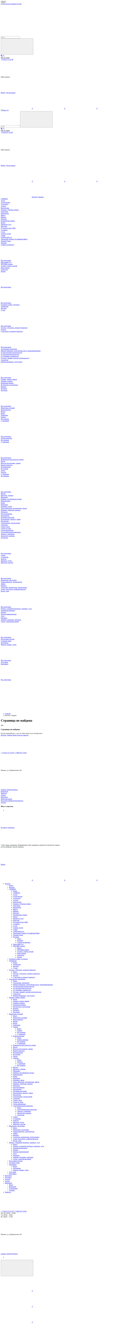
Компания (4, 681)
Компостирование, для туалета (11, 362)
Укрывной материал (8, 610)
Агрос (3, 200)
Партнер (4, 219)
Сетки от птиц (6, 528)
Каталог (8, 884)
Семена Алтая (6, 234)
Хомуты (3, 559)
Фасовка (4, 243)
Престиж (4, 226)
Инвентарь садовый (8, 408)
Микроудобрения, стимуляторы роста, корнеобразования (20, 351)
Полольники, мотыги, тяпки (11, 519)
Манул (3, 215)
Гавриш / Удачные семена (10, 210)
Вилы (3, 413)
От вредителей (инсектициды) (11, 352)
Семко (3, 235)
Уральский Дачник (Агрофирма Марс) (14, 239)
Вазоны (3, 387)
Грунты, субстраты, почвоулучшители (14, 328)
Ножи (3, 503)
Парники (4, 618)
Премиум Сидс (6, 224)
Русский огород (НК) (8, 228)
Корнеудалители (6, 465)
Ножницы (4, 505)
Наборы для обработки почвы (11, 499)
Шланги (4, 586)
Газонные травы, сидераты (10, 305)
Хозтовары (4, 643)
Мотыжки (4, 497)
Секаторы (4, 525)
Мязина (3, 217)
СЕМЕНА (4, 199)
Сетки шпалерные (7, 530)
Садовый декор (6, 641)
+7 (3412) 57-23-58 (7, 753)
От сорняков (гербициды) (10, 356)
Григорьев (4, 212)
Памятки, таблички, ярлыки (10, 510)
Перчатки (4, 512)
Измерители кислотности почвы (12, 459)
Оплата (3, 692)
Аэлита (3, 206)
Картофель (4, 664)
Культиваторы (6, 467)
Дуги (2, 616)
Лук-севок (4, 662)
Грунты (3, 329)
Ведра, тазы (5, 591)
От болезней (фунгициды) (10, 354)
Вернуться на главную (20, 735)
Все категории (6, 260)
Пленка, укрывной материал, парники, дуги (16, 609)
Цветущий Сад (6, 262)
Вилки (3, 411)
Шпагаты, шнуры (7, 562)
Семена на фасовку (7, 245)
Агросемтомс (5, 202)
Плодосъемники (6, 514)
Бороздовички (6, 410)
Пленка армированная (8, 614)
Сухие (3, 310)
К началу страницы (8, 827)
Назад (11, 885)
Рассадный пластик (7, 639)
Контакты (4, 691)
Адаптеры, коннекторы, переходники (14, 587)
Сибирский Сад (6, 237)
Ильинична (5, 213)
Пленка (3, 612)
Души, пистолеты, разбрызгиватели (13, 589)
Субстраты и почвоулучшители (12, 331)
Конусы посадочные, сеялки (11, 463)
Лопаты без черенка (8, 536)
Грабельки (4, 415)
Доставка (4, 694)
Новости (4, 687)
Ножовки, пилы (6, 506)
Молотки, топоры (7, 495)
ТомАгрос (4, 269)
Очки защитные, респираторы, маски (14, 508)
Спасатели (4, 360)
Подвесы (4, 388)
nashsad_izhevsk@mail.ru (9, 790)
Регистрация (10, 93)
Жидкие (3, 308)
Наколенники (5, 501)
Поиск (3, 223)
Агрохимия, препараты (9, 349)
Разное (3, 271)
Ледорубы (4, 538)
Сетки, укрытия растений (10, 621)
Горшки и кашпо (6, 381)
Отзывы (3, 685)
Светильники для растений (10, 523)
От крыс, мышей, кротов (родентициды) (15, 358)
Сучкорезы (4, 557)
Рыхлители (5, 521)
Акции (3, 689)
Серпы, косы (5, 527)
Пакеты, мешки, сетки (8, 644)
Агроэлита (4, 204)
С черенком (5, 421)
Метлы (3, 493)
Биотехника (5, 208)
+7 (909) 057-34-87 (20, 753)
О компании (5, 683)
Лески (3, 470)
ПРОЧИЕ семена (7, 264)
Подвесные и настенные (9, 385)
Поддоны (4, 390)
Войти (3, 93)
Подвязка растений (7, 517)
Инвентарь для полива (9, 580)
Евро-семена (5, 268)
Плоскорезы (5, 516)
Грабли (3, 417)
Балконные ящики (7, 383)
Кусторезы (4, 469)
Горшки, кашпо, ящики (9, 379)
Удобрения (4, 306)
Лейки (3, 584)
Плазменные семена (8, 221)
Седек (3, 232)
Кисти (3, 461)
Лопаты (3, 472)
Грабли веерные (6, 438)
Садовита (4, 230)
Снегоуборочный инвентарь (11, 532)
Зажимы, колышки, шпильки (11, 620)
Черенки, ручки (6, 561)
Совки (3, 555)
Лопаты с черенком (7, 534)
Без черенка (5, 419)
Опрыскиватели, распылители (11, 582)
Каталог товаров (38, 197)
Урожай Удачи (6, 241)
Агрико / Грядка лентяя (9, 266)
